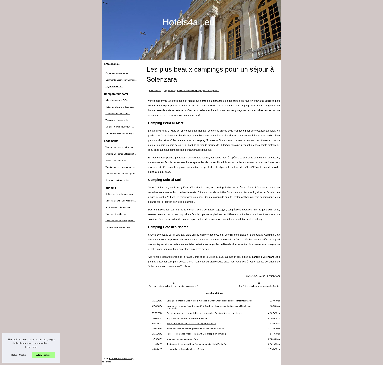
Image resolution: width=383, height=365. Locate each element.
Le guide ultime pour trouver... (119, 127)
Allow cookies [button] (43, 355)
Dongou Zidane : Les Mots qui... (120, 201)
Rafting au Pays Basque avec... (120, 194)
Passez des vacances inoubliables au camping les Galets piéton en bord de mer (205, 313)
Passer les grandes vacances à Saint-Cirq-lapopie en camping (196, 334)
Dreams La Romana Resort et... (120, 154)
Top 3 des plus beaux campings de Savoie (259, 286)
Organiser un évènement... (118, 73)
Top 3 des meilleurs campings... (120, 133)
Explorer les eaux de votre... (118, 227)
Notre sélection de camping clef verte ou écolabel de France (195, 329)
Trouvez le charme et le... (117, 120)
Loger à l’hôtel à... (114, 86)
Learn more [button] (31, 347)
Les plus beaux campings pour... (120, 173)
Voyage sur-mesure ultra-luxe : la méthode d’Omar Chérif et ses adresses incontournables (209, 301)
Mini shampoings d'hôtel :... (118, 100)
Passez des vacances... (116, 160)
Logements (169, 90)
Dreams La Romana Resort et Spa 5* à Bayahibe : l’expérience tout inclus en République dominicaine (209, 307)
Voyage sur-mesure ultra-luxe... (120, 147)
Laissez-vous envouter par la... (120, 220)
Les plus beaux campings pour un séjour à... (198, 90)
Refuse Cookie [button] (18, 355)
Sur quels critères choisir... (117, 180)
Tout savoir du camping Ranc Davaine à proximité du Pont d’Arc (197, 344)
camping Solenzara (207, 140)
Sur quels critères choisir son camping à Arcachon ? (173, 286)
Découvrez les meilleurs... (117, 113)
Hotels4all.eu (114, 359)
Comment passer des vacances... (121, 80)
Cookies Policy (126, 359)
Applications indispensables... (119, 207)
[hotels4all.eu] (191, 30)
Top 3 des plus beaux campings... (121, 167)
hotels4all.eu (155, 90)
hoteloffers (106, 362)
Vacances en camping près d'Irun (182, 339)
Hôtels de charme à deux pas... (120, 107)
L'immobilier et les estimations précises (185, 349)
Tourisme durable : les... (116, 214)
